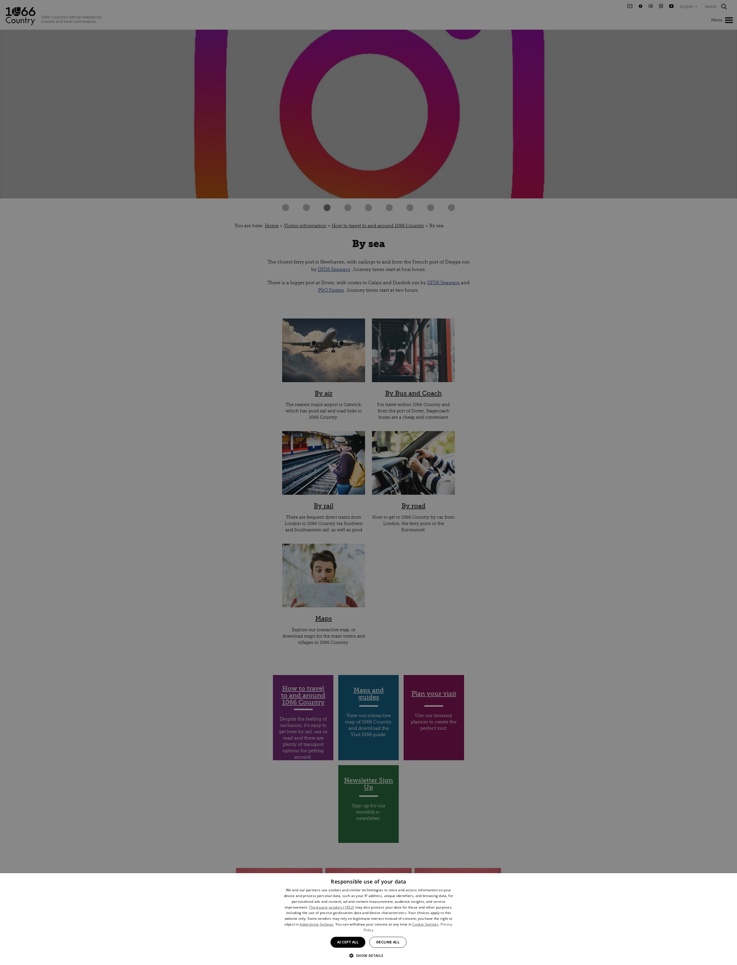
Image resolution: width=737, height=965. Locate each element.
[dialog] (368, 919)
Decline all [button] (388, 942)
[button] (368, 955)
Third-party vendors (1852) (331, 907)
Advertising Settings (316, 924)
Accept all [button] (348, 942)
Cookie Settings (425, 924)
